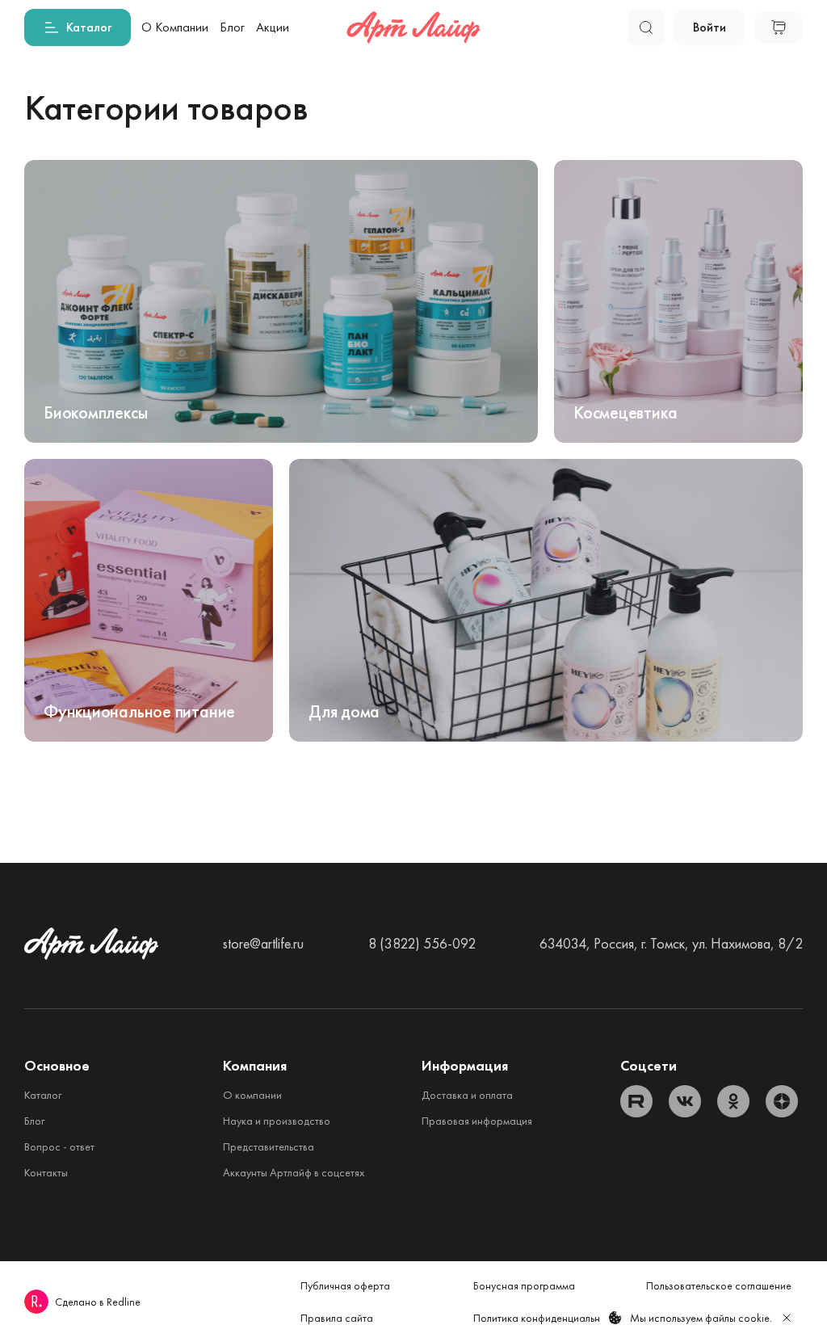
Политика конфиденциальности (547, 1317)
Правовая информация (477, 1120)
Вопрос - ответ (59, 1146)
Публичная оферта (345, 1285)
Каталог (42, 1094)
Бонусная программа (524, 1285)
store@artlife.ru (263, 944)
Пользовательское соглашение (718, 1285)
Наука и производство (276, 1120)
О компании (252, 1094)
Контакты (46, 1172)
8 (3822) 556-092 (422, 944)
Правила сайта (336, 1317)
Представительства (268, 1146)
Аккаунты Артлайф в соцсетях (293, 1172)
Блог (34, 1120)
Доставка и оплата (467, 1094)
